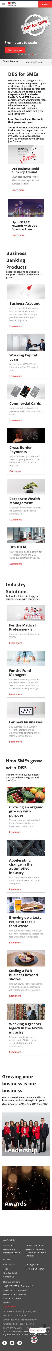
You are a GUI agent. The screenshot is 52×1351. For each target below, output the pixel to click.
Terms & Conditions (12, 1311)
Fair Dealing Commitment (15, 1315)
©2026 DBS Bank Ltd (12, 1328)
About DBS (8, 1245)
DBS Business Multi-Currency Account (26, 170)
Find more (15, 471)
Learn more (15, 50)
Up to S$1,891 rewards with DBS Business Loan (24, 225)
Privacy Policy (32, 1311)
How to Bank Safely (35, 1268)
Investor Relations (34, 1245)
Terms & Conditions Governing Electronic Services (36, 1252)
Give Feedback (10, 1273)
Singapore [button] (8, 1306)
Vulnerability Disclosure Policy (17, 1323)
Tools (5, 1268)
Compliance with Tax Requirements (20, 1319)
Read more (15, 832)
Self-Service (9, 1264)
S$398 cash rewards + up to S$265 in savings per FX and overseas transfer (25, 180)
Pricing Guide (32, 1264)
